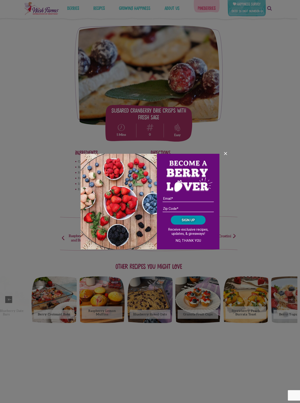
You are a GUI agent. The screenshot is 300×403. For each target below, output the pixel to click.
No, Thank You (188, 240)
